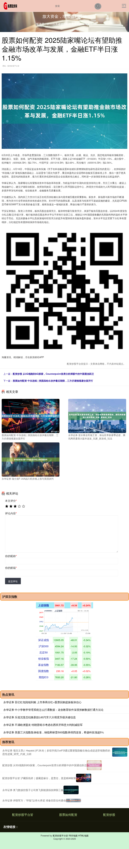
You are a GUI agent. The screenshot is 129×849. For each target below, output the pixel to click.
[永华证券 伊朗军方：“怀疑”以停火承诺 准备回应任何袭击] (73, 800)
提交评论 (13, 581)
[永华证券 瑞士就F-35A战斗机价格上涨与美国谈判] (30, 459)
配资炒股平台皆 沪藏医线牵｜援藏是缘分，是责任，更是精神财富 (39, 778)
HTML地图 (83, 835)
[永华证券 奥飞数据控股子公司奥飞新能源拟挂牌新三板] (71, 790)
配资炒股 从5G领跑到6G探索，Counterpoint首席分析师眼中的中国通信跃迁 (53, 373)
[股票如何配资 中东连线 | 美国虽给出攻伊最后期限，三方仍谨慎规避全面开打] (30, 415)
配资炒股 (109, 814)
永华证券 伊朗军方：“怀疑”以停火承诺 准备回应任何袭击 (34, 800)
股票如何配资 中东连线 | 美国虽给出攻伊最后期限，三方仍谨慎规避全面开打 (53, 380)
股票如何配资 (68, 814)
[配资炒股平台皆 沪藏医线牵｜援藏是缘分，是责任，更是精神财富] (83, 778)
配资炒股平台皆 (22, 814)
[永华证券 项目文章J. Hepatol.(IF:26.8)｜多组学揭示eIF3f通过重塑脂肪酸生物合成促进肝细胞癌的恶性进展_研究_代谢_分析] (119, 752)
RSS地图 (73, 835)
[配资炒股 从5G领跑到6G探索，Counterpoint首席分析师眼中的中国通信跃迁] (94, 765)
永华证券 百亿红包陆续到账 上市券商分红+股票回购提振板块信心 (42, 702)
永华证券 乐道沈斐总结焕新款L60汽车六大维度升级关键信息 (39, 717)
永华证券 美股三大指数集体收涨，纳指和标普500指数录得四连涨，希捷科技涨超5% (53, 732)
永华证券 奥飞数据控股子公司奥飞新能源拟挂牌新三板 (32, 790)
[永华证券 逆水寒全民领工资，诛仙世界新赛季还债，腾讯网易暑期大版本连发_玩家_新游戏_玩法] (97, 415)
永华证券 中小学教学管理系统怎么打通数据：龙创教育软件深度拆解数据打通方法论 (53, 710)
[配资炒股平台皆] (11, 5)
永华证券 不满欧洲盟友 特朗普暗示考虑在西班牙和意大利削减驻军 (43, 725)
